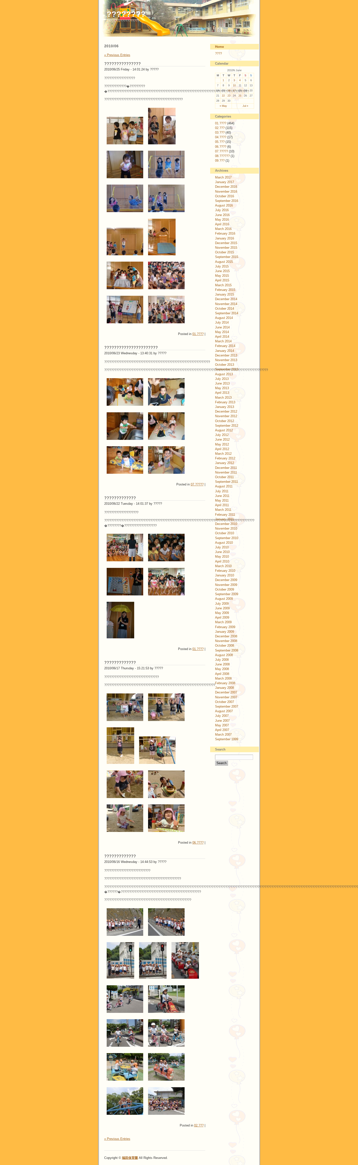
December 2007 (226, 692)
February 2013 (225, 402)
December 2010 (226, 524)
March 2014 (223, 341)
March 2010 (223, 566)
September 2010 (226, 538)
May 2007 (222, 725)
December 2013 (226, 355)
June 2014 (222, 327)
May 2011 (222, 500)
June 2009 (222, 608)
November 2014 (226, 304)
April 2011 (222, 505)
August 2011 (224, 486)
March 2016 (223, 229)
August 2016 (224, 205)
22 (223, 95)
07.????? (197, 484)
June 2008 (222, 664)
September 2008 (226, 650)
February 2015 (225, 290)
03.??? (220, 132)
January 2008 (224, 688)
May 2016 (222, 219)
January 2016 (224, 238)
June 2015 (222, 271)
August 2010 (224, 542)
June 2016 (222, 215)
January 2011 (224, 519)
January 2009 (224, 631)
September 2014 (226, 313)
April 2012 (222, 449)
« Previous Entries (117, 55)
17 (234, 90)
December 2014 (226, 299)
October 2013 (224, 364)
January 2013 (224, 407)
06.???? (198, 842)
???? (218, 53)
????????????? (120, 498)
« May (223, 105)
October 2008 (224, 645)
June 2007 (222, 720)
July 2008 (222, 659)
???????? (126, 14)
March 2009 (223, 622)
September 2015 (226, 257)
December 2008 (226, 636)
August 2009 (224, 599)
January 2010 (224, 575)
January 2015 (224, 294)
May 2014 (222, 332)
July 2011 (221, 491)
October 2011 (224, 477)
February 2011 (225, 514)
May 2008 (222, 669)
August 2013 (224, 374)
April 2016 (222, 224)
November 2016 (226, 191)
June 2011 (222, 496)
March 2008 (223, 678)
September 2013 (226, 369)
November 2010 (226, 528)
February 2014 (225, 346)
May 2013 (222, 388)
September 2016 (226, 201)
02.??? (199, 1125)
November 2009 (226, 585)
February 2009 (225, 627)
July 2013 (222, 379)
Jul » (245, 105)
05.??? (220, 142)
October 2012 (224, 421)
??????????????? (122, 64)
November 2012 (226, 416)
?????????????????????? (131, 348)
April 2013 (222, 393)
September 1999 (226, 739)
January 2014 (224, 351)
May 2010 (222, 556)
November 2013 (226, 360)
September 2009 (226, 594)
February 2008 (225, 683)
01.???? (198, 334)
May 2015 (222, 275)
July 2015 (222, 266)
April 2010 (222, 561)
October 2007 (224, 702)
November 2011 (226, 472)
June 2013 (222, 383)
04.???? (220, 137)
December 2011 (226, 468)
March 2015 (223, 285)
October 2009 (224, 589)
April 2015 (222, 280)
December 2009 (226, 580)
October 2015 (224, 252)
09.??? (220, 160)
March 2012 (223, 453)
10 (234, 85)
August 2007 (224, 711)
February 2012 (225, 458)
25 (239, 95)
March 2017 (223, 177)
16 (228, 90)
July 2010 (222, 547)
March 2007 (223, 734)
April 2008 (222, 674)
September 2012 (226, 425)
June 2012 (222, 439)
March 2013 (223, 397)
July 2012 (222, 435)
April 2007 (222, 730)
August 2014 (224, 318)
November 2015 (226, 247)
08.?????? (222, 156)
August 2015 (224, 262)
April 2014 (222, 336)
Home (219, 47)
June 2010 (222, 552)
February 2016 (225, 233)
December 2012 (226, 411)
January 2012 (224, 463)
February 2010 (225, 571)
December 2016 (226, 186)
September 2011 (226, 482)
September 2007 (226, 706)
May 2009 (222, 613)
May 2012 (222, 444)
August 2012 (224, 430)
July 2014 (222, 322)
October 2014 (224, 308)
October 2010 (224, 533)
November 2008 (226, 641)
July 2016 (222, 210)
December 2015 (226, 243)
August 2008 (224, 655)
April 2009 (222, 617)
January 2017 (224, 182)
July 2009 (222, 603)
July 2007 (222, 716)
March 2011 (223, 510)
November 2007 (226, 697)
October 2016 (224, 196)
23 (228, 95)
